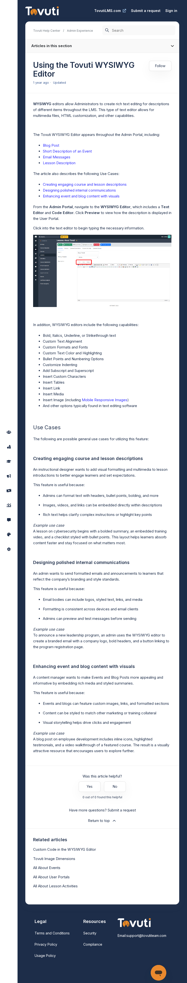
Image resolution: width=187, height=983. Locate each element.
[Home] (42, 10)
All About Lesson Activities (55, 886)
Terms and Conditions (52, 933)
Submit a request (145, 11)
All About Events (46, 867)
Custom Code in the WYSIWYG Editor (64, 849)
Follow (160, 66)
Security (89, 933)
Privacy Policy (46, 944)
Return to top (99, 820)
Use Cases (109, 173)
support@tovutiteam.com (146, 935)
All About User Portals (51, 877)
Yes (90, 786)
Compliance (92, 944)
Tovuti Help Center (46, 30)
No (115, 786)
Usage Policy (45, 955)
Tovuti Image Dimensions (54, 858)
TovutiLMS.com (107, 11)
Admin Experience (80, 30)
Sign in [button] (171, 11)
